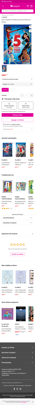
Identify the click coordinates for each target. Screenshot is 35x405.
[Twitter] (17, 389)
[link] (7, 155)
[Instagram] (20, 389)
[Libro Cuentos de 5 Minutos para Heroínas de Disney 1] (4, 68)
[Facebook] (14, 389)
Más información (23, 402)
